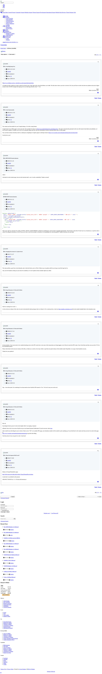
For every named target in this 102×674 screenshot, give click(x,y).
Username (3, 504)
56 (11, 76)
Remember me (5, 510)
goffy (11, 535)
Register (8, 39)
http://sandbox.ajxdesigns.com (65, 309)
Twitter (4, 664)
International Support (51, 12)
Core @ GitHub (6, 633)
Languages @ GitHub (8, 625)
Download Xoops (7, 621)
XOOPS (6, 17)
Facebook (5, 658)
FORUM (7, 26)
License (8, 24)
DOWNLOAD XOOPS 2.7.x (11, 42)
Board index (3, 48)
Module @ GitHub (10, 33)
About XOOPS (9, 18)
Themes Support (36, 12)
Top (2, 492)
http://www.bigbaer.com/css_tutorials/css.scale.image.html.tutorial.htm (18, 83)
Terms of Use (3, 669)
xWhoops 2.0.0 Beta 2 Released (10, 571)
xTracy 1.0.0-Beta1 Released (9, 577)
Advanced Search (5, 498)
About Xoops (6, 601)
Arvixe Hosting (22, 669)
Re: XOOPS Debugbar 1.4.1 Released (11, 526)
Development (43, 12)
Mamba (12, 529)
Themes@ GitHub (7, 624)
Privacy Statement (10, 23)
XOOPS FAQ (7, 36)
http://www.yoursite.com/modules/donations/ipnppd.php (14, 433)
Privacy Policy (10, 669)
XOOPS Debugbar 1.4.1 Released (10, 566)
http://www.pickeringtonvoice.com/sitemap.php (47, 129)
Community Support (20, 12)
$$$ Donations (6, 645)
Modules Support (28, 12)
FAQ (4, 613)
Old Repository (9, 34)
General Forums (11, 12)
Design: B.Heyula (51, 671)
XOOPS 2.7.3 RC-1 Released (9, 560)
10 (98, 450)
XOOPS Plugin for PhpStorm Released (11, 554)
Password (3, 507)
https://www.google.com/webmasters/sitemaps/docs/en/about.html (63, 132)
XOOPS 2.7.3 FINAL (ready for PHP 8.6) (12, 538)
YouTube (5, 662)
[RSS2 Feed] (31, 669)
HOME (6, 16)
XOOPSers (5, 606)
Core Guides (6, 615)
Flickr (4, 660)
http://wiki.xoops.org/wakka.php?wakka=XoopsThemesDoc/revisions (17, 474)
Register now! (47, 513)
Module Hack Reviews (61, 12)
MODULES (7, 32)
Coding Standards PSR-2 (8, 639)
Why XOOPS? (9, 19)
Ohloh (4, 663)
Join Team (5, 646)
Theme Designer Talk (71, 12)
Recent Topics (9, 28)
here (51, 428)
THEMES (6, 31)
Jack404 (9, 71)
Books (4, 612)
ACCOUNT (7, 37)
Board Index (9, 27)
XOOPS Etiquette (7, 607)
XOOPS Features (10, 21)
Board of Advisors (7, 603)
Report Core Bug (7, 652)
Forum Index (5, 12)
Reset (8, 511)
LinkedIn (5, 659)
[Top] (98, 92)
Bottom (3, 51)
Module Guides (6, 616)
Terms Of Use (9, 22)
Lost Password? (54, 513)
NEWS (6, 29)
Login (7, 38)
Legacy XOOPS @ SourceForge (10, 638)
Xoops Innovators (7, 604)
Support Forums (6, 626)
